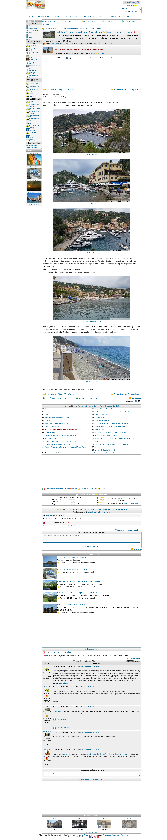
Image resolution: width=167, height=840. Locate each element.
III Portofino (92, 154)
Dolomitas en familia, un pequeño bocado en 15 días (79, 593)
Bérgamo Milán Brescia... (34, 76)
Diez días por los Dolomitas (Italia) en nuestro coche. (79, 581)
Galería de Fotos (88, 16)
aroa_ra (49, 515)
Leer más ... (63, 683)
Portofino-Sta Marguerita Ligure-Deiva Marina (61, 429)
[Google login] (138, 2)
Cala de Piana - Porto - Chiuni (105, 409)
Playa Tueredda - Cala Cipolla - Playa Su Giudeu (111, 444)
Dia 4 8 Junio (34, 83)
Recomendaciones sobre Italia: (57, 489)
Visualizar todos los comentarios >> (128, 530)
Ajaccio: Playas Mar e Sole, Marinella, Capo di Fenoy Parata (65, 447)
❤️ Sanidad (73, 489)
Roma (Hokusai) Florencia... (34, 53)
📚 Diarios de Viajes (49, 21)
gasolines (47, 686)
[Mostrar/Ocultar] (41, 21)
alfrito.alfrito (47, 749)
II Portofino (91, 253)
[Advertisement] (83, 4)
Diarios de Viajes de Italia (119, 32)
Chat (29, 39)
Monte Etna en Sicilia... (33, 101)
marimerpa (50, 523)
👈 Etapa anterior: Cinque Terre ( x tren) (59, 89)
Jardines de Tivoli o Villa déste (105, 450)
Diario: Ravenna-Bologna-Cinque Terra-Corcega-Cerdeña (79, 49)
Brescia (32, 96)
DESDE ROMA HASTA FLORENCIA (72, 569)
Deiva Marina (91, 381)
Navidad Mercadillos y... (33, 140)
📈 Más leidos (67, 21)
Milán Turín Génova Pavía (33, 69)
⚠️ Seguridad (83, 489)
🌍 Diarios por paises (129, 21)
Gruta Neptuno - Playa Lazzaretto (106, 435)
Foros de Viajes (43, 16)
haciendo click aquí (131, 503)
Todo (135, 12)
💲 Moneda (93, 489)
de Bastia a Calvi (50, 438)
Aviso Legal (107, 835)
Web (126, 16)
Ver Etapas (102, 53)
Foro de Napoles (62, 728)
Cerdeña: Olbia (100, 418)
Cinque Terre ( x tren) (52, 426)
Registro (126, 2)
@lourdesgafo (58, 711)
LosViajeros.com (87, 835)
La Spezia (48, 420)
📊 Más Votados (107, 21)
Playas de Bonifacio (101, 415)
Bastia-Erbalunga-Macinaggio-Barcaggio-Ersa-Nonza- (63, 435)
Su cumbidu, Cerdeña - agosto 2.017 (72, 557)
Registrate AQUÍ (93, 546)
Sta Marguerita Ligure (92, 321)
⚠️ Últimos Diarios (88, 21)
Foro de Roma (61, 719)
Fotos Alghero (99, 429)
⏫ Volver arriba (135, 398)
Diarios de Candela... (32, 73)
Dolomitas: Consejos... (32, 129)
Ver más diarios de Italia (87, 398)
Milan (31, 93)
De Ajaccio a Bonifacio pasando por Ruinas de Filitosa (113, 412)
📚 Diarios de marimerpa (76, 523)
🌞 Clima (101, 489)
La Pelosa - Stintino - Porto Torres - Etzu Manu (110, 432)
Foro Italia (48, 656)
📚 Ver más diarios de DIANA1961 (56, 398)
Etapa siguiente (111, 453)
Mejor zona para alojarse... (34, 105)
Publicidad (124, 835)
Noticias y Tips (70, 16)
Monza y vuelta (34, 86)
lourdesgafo (47, 666)
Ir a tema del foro (135, 658)
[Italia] (90, 53)
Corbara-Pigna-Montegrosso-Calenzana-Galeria (61, 441)
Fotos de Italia (32, 147)
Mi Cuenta (114, 16)
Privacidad (116, 835)
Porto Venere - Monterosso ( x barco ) (57, 423)
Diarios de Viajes (33, 32)
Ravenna (48, 409)
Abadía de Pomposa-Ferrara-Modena (57, 418)
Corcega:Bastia (50, 432)
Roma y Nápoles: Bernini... (34, 62)
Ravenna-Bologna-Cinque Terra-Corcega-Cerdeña (99, 406)
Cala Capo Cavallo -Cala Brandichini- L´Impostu (111, 423)
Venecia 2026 (33, 59)
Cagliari (97, 447)
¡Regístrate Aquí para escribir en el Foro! (92, 779)
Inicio (30, 16)
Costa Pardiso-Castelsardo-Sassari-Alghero (110, 426)
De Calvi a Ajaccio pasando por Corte (58, 444)
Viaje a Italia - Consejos (61, 652)
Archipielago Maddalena (103, 420)
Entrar (133, 2)
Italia (93, 53)
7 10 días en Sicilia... (33, 133)
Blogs (57, 16)
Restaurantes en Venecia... (34, 126)
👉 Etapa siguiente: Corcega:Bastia (126, 89)
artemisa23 (47, 731)
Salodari (47, 706)
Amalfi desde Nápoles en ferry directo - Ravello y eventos (107, 754)
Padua (47, 415)
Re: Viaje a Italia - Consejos (90, 666)
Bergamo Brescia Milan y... (34, 46)
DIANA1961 (55, 43)
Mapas (30, 37)
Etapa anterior (99, 453)
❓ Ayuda (45, 25)
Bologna (48, 412)
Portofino (92, 204)
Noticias (30, 35)
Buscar (124, 9)
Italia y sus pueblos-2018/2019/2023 (72, 605)
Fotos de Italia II (33, 145)
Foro (129, 12)
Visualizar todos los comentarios (69, 453)
